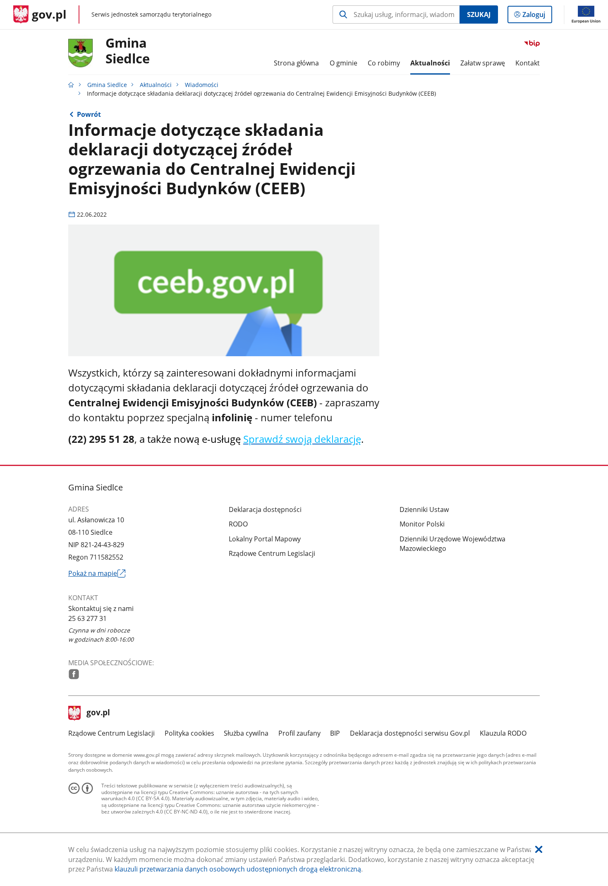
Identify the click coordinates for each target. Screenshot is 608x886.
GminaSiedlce (127, 51)
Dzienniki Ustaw (424, 509)
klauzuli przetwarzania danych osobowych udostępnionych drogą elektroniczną (238, 869)
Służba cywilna (246, 733)
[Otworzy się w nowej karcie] (73, 674)
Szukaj (479, 14)
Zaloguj (537, 16)
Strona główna (296, 63)
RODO (238, 524)
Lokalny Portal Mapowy (265, 538)
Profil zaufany (299, 733)
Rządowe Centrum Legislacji (272, 553)
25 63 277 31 (87, 618)
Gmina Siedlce (107, 85)
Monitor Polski (422, 524)
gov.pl (98, 713)
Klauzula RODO (503, 733)
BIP (335, 733)
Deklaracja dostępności (265, 509)
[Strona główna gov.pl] (71, 85)
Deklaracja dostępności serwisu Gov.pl (410, 733)
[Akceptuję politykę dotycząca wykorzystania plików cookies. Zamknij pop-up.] (538, 850)
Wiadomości (201, 85)
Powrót (89, 114)
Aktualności (156, 85)
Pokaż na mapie (96, 574)
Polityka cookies (189, 733)
